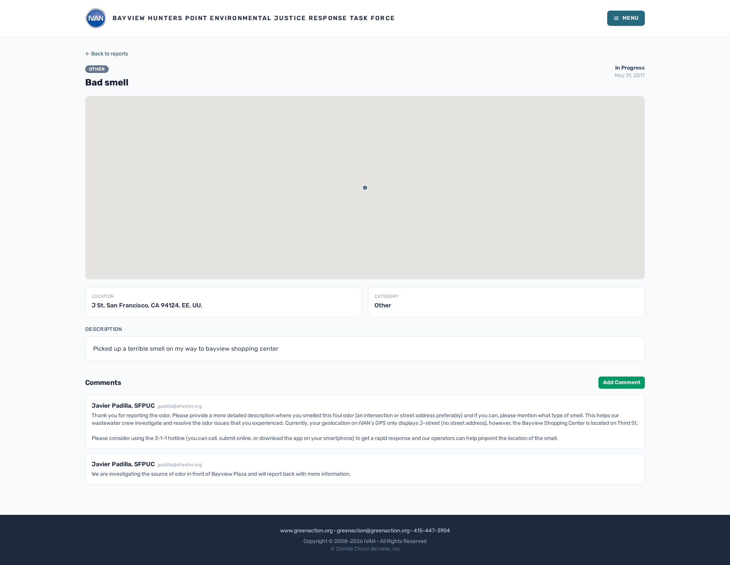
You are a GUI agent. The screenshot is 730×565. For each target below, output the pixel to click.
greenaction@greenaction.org (373, 530)
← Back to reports (106, 54)
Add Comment (621, 382)
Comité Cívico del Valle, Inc (368, 549)
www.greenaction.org (306, 530)
